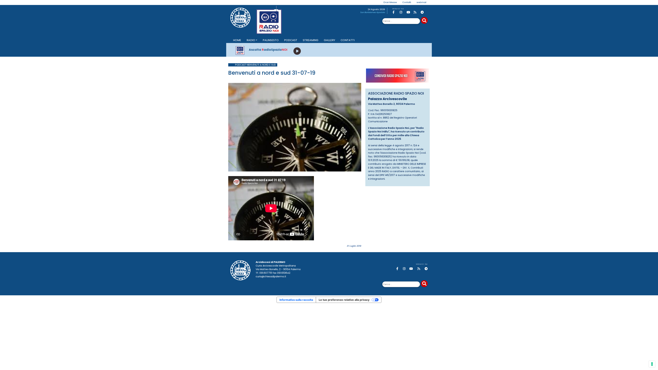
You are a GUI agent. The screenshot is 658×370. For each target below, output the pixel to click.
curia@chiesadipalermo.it (271, 276)
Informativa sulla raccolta (296, 299)
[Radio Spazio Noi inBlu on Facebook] (395, 12)
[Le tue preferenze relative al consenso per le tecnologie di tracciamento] (652, 364)
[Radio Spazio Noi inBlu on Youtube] (409, 12)
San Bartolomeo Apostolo (372, 12)
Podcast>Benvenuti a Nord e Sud (255, 64)
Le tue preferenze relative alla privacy (344, 299)
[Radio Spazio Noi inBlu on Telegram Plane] (424, 12)
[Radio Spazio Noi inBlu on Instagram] (402, 12)
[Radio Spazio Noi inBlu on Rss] (416, 12)
